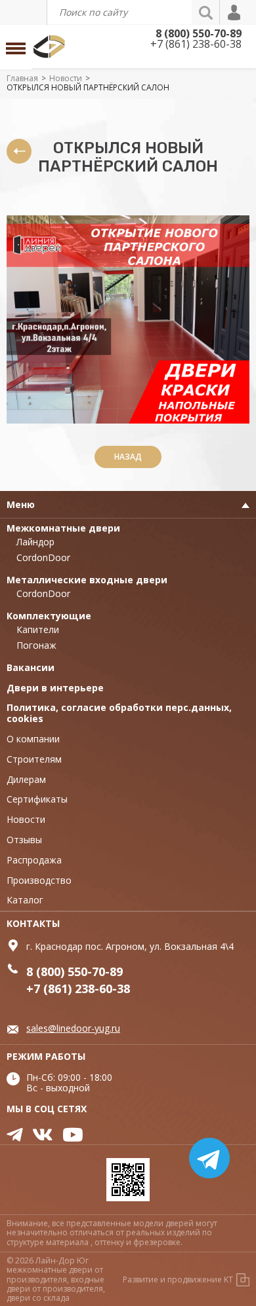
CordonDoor (43, 557)
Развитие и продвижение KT (178, 1279)
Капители (37, 629)
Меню (21, 504)
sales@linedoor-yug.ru (73, 1028)
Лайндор (35, 541)
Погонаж (36, 645)
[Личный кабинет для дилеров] (234, 12)
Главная (22, 78)
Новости (65, 78)
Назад (128, 456)
